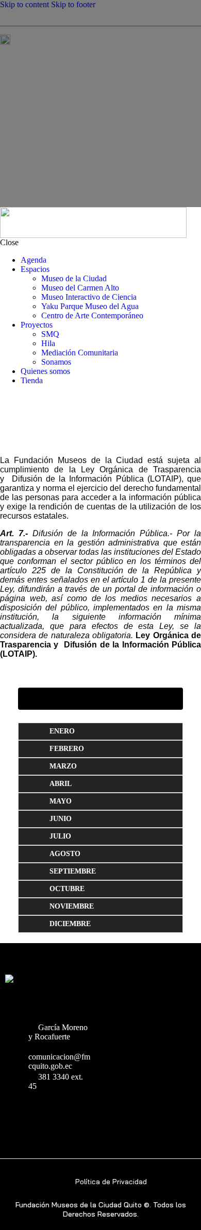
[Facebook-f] (49, 1113)
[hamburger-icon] (127, 40)
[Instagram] (31, 1113)
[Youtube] (14, 1113)
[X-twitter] (84, 1113)
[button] (100, 696)
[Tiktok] (66, 1113)
